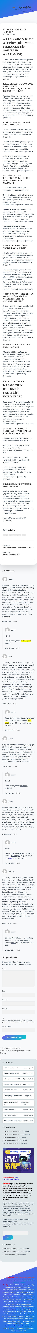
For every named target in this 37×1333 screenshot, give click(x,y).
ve (24, 535)
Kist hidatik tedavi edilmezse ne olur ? (18, 548)
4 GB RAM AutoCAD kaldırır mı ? (12, 1143)
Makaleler (12, 530)
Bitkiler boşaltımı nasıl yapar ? (13, 1120)
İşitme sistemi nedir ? (10, 1089)
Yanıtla (15, 621)
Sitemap (3, 1053)
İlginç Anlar (24, 7)
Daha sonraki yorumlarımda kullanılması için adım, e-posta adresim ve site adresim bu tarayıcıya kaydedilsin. (18, 1021)
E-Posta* (5, 1000)
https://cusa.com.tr (7, 1051)
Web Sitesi (5, 1009)
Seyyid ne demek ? (9, 1109)
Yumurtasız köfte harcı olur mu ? (13, 1103)
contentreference (15, 535)
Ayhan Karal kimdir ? (11, 554)
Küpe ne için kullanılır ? (11, 1115)
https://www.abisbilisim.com (11, 1048)
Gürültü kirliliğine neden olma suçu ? (13, 1131)
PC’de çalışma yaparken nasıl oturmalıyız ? (13, 1096)
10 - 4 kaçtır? (6, 1026)
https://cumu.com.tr (23, 1051)
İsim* (3, 991)
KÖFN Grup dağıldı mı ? (11, 1068)
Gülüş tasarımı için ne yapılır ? (11, 1137)
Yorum (4, 969)
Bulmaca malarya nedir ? (11, 1073)
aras (5, 535)
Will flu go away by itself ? (12, 1079)
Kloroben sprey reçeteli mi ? (12, 1084)
